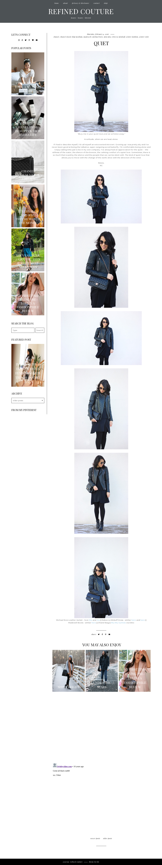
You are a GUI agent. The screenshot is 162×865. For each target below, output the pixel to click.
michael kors (97, 37)
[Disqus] (101, 728)
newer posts (95, 838)
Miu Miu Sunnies (118, 623)
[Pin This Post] (105, 634)
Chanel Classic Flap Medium (71, 37)
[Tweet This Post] (99, 634)
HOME (57, 3)
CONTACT (97, 3)
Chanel (56, 37)
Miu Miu (107, 37)
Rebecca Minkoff (118, 37)
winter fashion (132, 37)
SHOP (106, 3)
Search (39, 330)
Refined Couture (81, 11)
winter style (144, 37)
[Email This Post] (109, 634)
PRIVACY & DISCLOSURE (80, 3)
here (133, 620)
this (90, 620)
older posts (107, 838)
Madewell (87, 37)
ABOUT (65, 3)
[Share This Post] (102, 634)
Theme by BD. (94, 862)
